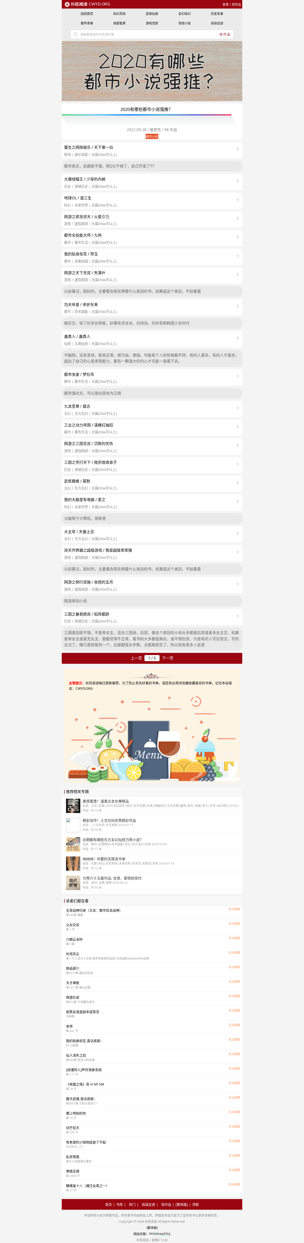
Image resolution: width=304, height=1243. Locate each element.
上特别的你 (76, 1113)
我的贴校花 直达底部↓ (84, 1040)
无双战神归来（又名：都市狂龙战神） (94, 910)
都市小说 (152, 136)
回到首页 (87, 13)
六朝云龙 (74, 939)
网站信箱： (141, 1234)
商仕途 (72, 997)
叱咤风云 (72, 953)
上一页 (136, 658)
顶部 (195, 1204)
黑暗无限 (72, 1171)
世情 (72, 1156)
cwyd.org (99, 4)
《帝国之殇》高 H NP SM (85, 1084)
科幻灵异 (119, 13)
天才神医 (72, 982)
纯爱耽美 (119, 23)
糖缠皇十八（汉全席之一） (87, 1185)
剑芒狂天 (72, 1127)
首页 (108, 1204)
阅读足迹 (217, 23)
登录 (226, 4)
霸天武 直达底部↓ (80, 1098)
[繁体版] (182, 1204)
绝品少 (72, 968)
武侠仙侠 (152, 13)
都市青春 (87, 23)
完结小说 (184, 23)
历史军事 (217, 13)
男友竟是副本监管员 (82, 1011)
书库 (119, 1204)
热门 (132, 1204)
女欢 (72, 925)
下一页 (167, 658)
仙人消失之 (76, 1055)
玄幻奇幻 (184, 13)
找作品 (236, 4)
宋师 (69, 1026)
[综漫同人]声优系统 (84, 1069)
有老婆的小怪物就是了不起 (86, 1142)
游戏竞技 (152, 23)
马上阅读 (234, 909)
